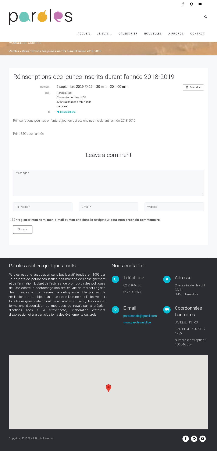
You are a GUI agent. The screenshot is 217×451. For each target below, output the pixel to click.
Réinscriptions (67, 112)
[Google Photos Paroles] (191, 4)
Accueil (84, 33)
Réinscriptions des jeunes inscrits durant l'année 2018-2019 (94, 76)
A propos (176, 33)
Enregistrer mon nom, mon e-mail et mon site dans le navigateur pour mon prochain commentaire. (87, 220)
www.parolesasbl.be (137, 322)
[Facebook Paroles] (183, 4)
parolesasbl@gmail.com (140, 316)
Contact (197, 33)
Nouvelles (153, 33)
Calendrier (128, 33)
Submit (23, 229)
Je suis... (104, 33)
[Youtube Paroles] (200, 4)
